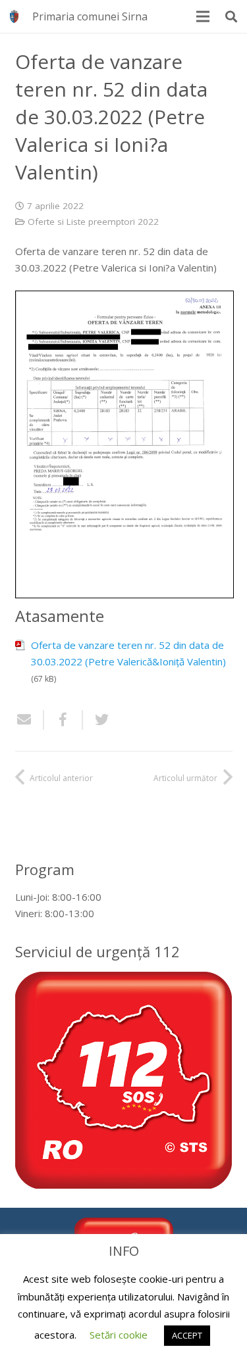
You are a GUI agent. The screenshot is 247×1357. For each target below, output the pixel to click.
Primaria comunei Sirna (90, 16)
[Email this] (29, 720)
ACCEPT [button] (187, 1335)
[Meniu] (202, 16)
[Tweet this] (97, 720)
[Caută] (231, 16)
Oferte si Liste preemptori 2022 (93, 221)
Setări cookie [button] (119, 1334)
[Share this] (63, 720)
